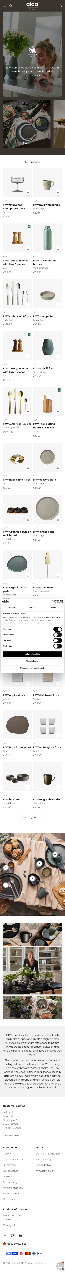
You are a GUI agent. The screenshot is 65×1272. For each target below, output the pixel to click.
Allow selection (32, 661)
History (7, 1153)
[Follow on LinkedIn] (20, 1235)
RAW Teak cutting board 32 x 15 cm (44, 425)
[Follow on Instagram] (13, 1235)
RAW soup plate (43, 316)
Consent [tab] (11, 608)
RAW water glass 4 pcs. (47, 747)
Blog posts (9, 1199)
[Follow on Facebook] (5, 1235)
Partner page (11, 1182)
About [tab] (53, 608)
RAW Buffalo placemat (17, 747)
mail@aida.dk (11, 1135)
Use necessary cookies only (32, 668)
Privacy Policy (43, 1159)
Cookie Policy (43, 1165)
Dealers (7, 1176)
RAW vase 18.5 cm (44, 368)
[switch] (57, 634)
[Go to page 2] (39, 817)
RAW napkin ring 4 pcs (16, 479)
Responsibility (11, 1193)
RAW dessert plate (44, 479)
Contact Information (48, 1153)
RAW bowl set (11, 799)
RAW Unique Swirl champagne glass (14, 206)
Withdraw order (45, 1171)
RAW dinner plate (43, 532)
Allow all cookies (32, 654)
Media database (13, 1188)
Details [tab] (32, 608)
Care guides (10, 1225)
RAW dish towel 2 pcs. (46, 695)
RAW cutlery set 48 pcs (17, 424)
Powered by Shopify (35, 1263)
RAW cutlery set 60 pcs (17, 316)
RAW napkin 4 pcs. (14, 695)
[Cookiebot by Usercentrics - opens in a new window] (49, 601)
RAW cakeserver (43, 587)
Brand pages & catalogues (12, 1217)
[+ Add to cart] (28, 193)
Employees (9, 1165)
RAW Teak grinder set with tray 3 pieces (16, 262)
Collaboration (11, 1171)
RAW (5, 200)
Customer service (13, 1159)
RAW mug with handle (46, 205)
